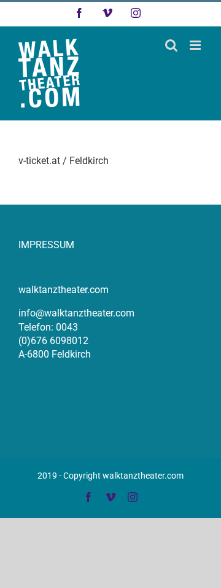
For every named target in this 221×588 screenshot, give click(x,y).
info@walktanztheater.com (76, 313)
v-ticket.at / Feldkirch (63, 161)
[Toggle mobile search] (171, 45)
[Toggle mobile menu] (196, 45)
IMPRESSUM (46, 245)
